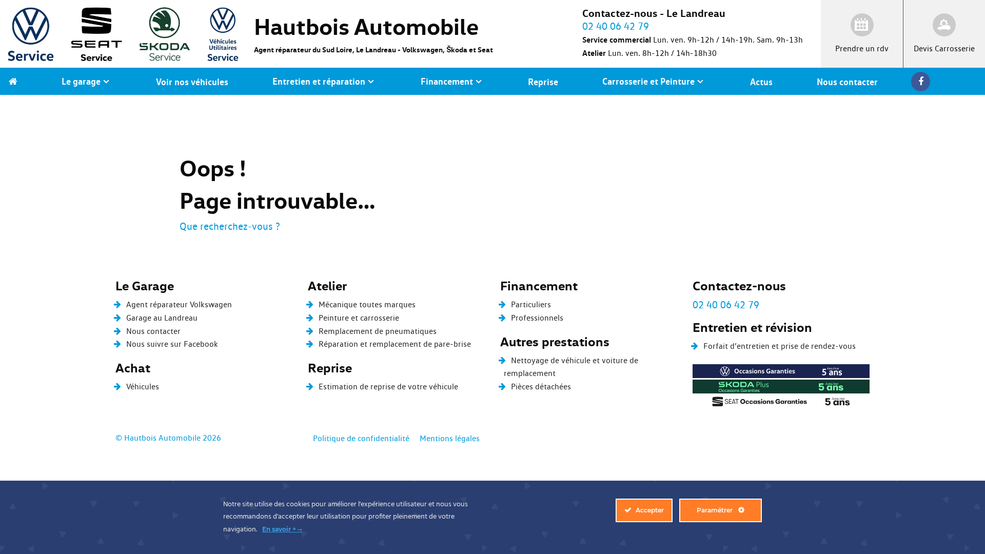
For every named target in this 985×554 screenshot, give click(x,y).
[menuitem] (13, 81)
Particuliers (531, 304)
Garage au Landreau (162, 318)
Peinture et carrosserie (359, 318)
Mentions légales (450, 438)
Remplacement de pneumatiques (378, 331)
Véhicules (142, 386)
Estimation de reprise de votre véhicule (388, 386)
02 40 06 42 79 (726, 305)
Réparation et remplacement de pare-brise (395, 344)
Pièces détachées (541, 386)
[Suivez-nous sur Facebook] (923, 81)
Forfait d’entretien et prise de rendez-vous (779, 346)
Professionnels (537, 318)
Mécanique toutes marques (367, 304)
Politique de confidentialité (361, 438)
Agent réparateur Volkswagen (179, 304)
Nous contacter (153, 331)
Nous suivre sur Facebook (172, 344)
